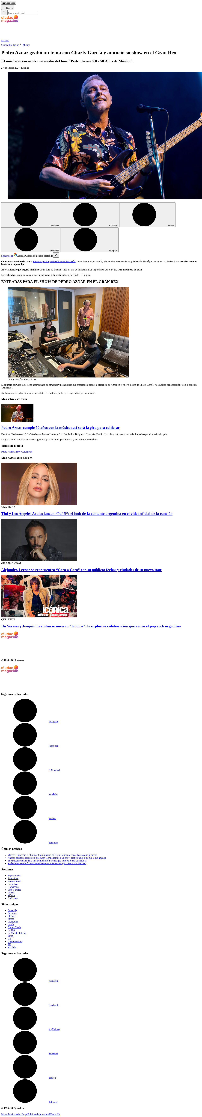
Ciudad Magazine (10, 45)
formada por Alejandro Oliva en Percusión (54, 261)
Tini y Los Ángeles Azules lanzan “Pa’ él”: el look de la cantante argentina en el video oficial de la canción (86, 514)
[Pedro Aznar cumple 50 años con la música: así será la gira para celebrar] (101, 413)
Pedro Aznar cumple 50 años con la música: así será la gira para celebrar (60, 427)
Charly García (21, 451)
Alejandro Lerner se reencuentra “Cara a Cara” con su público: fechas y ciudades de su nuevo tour (81, 570)
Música (26, 45)
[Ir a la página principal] (25, 37)
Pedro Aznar (7, 451)
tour (30, 451)
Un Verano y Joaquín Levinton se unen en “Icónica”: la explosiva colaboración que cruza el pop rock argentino (91, 626)
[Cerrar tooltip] (56, 255)
